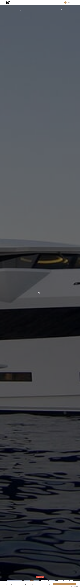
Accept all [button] (64, 584)
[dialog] (40, 584)
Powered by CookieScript (75, 586)
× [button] (78, 582)
